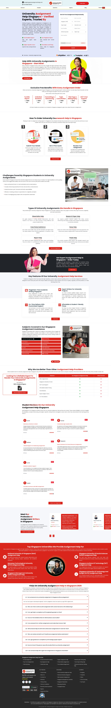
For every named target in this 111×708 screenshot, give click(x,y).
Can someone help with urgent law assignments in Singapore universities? (46, 650)
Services (22, 7)
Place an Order (55, 159)
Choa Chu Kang (83, 679)
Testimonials (43, 672)
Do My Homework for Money (46, 659)
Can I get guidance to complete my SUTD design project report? (43, 639)
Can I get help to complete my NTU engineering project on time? (43, 612)
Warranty (43, 679)
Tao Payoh (82, 681)
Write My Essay (27, 664)
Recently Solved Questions (46, 686)
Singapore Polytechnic (62, 681)
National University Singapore (64, 674)
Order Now (82, 3)
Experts (71, 7)
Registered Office (44, 691)
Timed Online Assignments (63, 662)
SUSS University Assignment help (65, 672)
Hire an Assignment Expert (20, 392)
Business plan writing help (80, 659)
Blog (86, 7)
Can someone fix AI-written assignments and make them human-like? (45, 623)
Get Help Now (27, 78)
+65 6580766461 (27, 4)
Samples (39, 7)
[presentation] (50, 536)
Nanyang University (62, 684)
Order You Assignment (27, 531)
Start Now (56, 361)
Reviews (101, 7)
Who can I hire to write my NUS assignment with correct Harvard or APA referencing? (49, 606)
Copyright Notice (61, 686)
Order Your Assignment (55, 503)
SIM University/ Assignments (64, 677)
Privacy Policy (44, 681)
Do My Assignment (27, 659)
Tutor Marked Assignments (63, 664)
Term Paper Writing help (80, 662)
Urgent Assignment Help (63, 659)
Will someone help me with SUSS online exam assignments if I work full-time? (47, 628)
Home (7, 7)
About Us (43, 674)
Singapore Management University (65, 679)
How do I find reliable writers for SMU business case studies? (42, 617)
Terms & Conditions (45, 684)
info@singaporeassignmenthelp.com (33, 2)
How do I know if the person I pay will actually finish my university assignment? (47, 645)
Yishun (81, 677)
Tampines (82, 674)
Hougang (82, 672)
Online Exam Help (44, 664)
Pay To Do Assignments (29, 662)
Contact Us (43, 677)
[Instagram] (26, 682)
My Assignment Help (45, 662)
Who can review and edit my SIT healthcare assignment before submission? (46, 634)
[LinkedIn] (29, 682)
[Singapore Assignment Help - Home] (55, 3)
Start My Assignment (55, 248)
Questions (55, 7)
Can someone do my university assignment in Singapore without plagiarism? (47, 597)
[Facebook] (23, 682)
